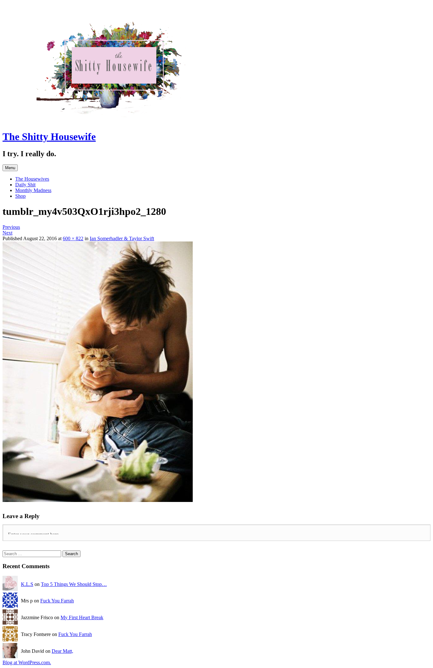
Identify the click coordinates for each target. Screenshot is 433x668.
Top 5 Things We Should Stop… (74, 584)
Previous (11, 227)
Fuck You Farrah (57, 600)
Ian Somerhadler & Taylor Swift (122, 238)
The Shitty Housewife (49, 136)
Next (7, 232)
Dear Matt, (62, 651)
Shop (20, 196)
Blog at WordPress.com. (27, 662)
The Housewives (32, 179)
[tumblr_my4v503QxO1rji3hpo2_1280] (98, 500)
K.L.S (27, 584)
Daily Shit (25, 184)
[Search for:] (32, 553)
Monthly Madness (33, 190)
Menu (10, 167)
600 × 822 (73, 238)
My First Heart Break (82, 617)
